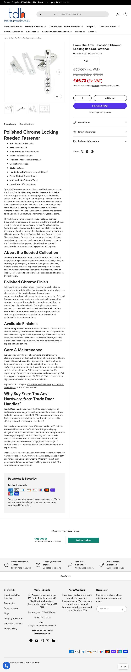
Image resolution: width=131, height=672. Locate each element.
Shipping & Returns (13, 618)
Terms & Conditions (13, 623)
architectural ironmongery (16, 412)
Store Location (11, 608)
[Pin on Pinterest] (92, 151)
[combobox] (72, 14)
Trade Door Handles (17, 663)
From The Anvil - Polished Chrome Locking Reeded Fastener (26, 38)
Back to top (66, 576)
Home (6, 38)
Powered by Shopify (32, 663)
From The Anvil (79, 53)
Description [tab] (10, 124)
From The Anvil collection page (44, 340)
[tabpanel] (34, 298)
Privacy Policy (10, 628)
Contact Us (9, 603)
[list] (34, 72)
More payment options (100, 112)
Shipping (95, 85)
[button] (125, 14)
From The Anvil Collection (39, 384)
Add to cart (110, 98)
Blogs (6, 613)
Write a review (83, 540)
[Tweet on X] (82, 151)
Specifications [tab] (27, 124)
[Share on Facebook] (87, 151)
